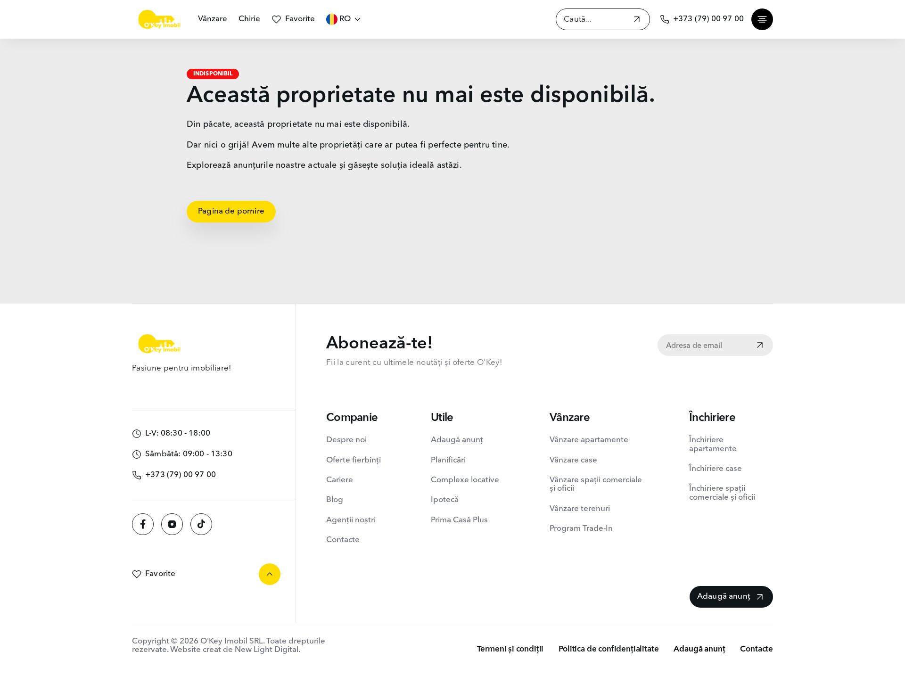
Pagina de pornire (231, 211)
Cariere (339, 480)
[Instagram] (172, 524)
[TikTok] (201, 524)
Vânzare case (573, 460)
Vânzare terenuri (580, 509)
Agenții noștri (351, 520)
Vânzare (212, 19)
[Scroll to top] (269, 574)
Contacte (343, 540)
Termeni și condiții (510, 649)
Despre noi (346, 440)
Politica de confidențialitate (608, 649)
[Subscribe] (760, 346)
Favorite (300, 19)
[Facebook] (143, 524)
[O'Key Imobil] (159, 19)
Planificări (448, 460)
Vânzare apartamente (589, 440)
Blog (334, 500)
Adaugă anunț (457, 440)
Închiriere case (715, 469)
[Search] (636, 20)
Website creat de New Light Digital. (235, 650)
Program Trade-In (581, 529)
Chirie (249, 19)
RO (345, 19)
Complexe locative (465, 480)
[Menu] (762, 19)
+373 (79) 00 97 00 (708, 19)
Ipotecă (445, 500)
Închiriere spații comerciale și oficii (722, 493)
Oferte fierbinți (353, 460)
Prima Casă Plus (459, 520)
